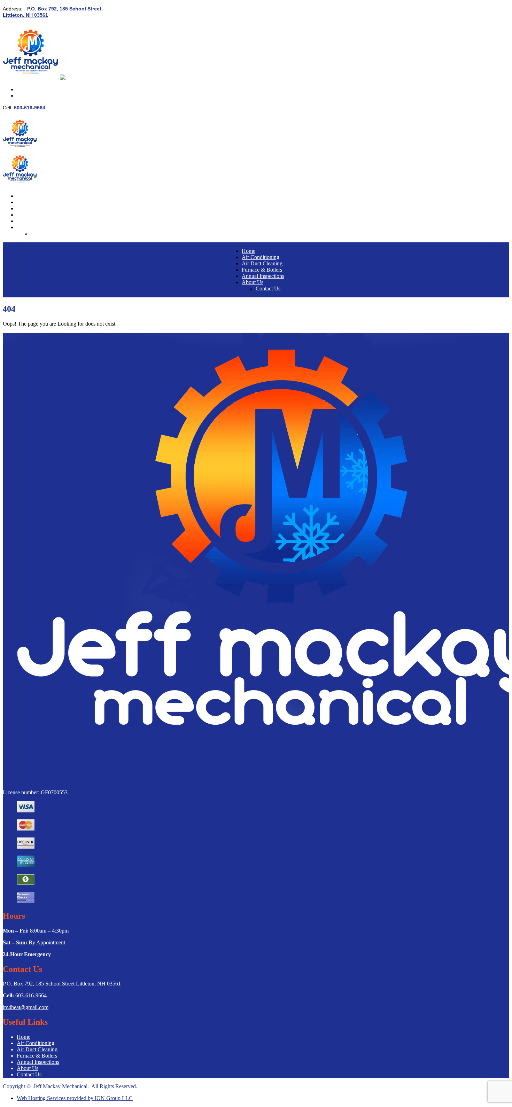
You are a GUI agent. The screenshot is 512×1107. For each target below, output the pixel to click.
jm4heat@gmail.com (25, 1007)
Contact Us (43, 233)
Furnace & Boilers (37, 215)
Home (23, 196)
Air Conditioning (35, 202)
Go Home (14, 330)
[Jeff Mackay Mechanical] (31, 77)
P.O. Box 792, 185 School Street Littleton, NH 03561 (62, 984)
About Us (27, 227)
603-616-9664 (29, 107)
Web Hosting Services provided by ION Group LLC (75, 1098)
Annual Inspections (38, 221)
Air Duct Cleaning (37, 208)
